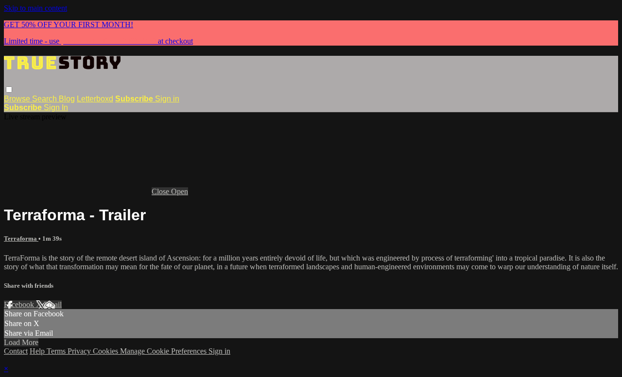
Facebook (20, 304)
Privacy (80, 351)
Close (161, 191)
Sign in (167, 99)
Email (53, 304)
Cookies (106, 351)
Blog (67, 99)
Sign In (56, 107)
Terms (57, 351)
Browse (18, 99)
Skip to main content (35, 8)
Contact (16, 351)
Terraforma (21, 238)
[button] (9, 89)
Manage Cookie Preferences (164, 351)
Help (38, 351)
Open (179, 191)
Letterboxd (95, 99)
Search (45, 99)
